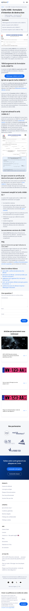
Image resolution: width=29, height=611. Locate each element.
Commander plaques (14, 474)
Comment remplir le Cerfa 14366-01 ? (11, 29)
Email (2, 314)
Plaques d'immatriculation (8, 492)
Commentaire (4, 297)
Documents (5, 541)
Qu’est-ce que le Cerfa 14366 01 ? (10, 25)
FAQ (22, 29)
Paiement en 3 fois (6, 544)
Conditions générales (7, 511)
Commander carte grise (14, 469)
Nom (2, 308)
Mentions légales (6, 514)
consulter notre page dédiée (7, 607)
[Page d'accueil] (4, 2)
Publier (24, 320)
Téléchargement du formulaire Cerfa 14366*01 (14, 22)
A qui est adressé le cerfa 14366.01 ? (11, 27)
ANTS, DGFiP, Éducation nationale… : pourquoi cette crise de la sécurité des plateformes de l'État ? (13, 558)
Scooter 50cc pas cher (7, 498)
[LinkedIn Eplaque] (12, 582)
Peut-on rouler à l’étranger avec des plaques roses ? (13, 564)
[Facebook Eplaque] (8, 582)
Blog (3, 538)
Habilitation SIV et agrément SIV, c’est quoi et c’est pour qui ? (13, 279)
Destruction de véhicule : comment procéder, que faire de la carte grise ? (14, 275)
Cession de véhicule (7, 486)
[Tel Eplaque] (24, 2)
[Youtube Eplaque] (20, 582)
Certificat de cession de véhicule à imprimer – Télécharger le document (13, 286)
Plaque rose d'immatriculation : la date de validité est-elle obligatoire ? (12, 569)
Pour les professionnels (8, 495)
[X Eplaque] (16, 582)
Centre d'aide (5, 529)
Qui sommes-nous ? (7, 508)
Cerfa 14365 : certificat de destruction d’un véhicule (13, 271)
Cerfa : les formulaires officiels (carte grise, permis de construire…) (15, 282)
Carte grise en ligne (7, 489)
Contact (4, 532)
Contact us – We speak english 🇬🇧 (10, 535)
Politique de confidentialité (9, 517)
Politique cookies (6, 520)
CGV (19, 586)
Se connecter (5, 547)
